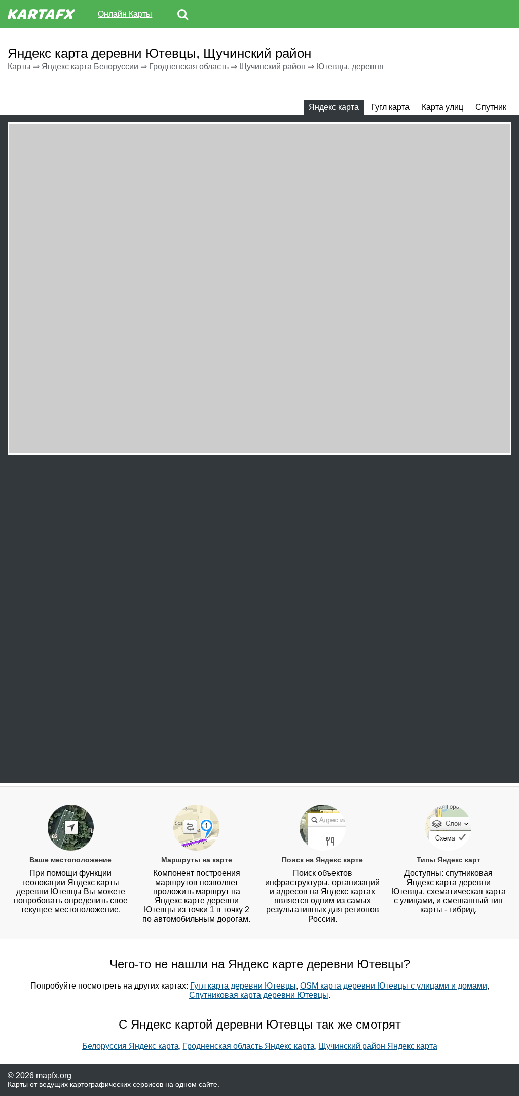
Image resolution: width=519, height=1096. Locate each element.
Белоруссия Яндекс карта (130, 1046)
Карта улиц (442, 107)
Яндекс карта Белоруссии (90, 66)
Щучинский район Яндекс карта (378, 1046)
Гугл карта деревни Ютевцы (243, 985)
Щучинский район (272, 66)
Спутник (490, 107)
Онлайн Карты (125, 14)
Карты (19, 66)
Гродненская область (189, 66)
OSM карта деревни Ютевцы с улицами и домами (393, 985)
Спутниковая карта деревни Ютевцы (258, 995)
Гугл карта (390, 107)
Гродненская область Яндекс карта (249, 1046)
